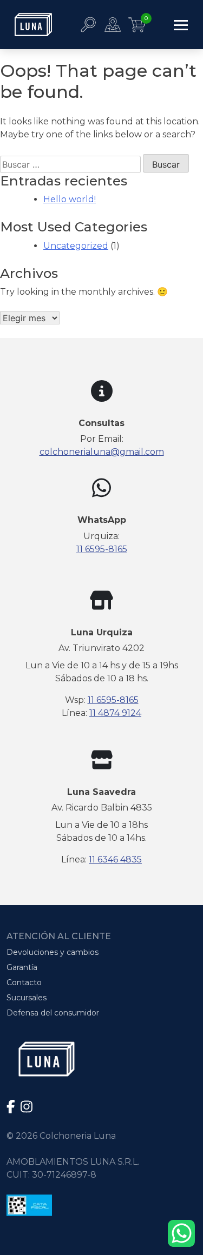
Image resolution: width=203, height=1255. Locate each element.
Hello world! (69, 199)
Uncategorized (75, 246)
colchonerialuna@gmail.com (102, 452)
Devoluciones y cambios (52, 952)
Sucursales (26, 997)
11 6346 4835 (115, 859)
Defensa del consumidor (52, 1013)
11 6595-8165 (101, 549)
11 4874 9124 (115, 713)
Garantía (21, 967)
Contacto (24, 982)
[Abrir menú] (181, 24)
